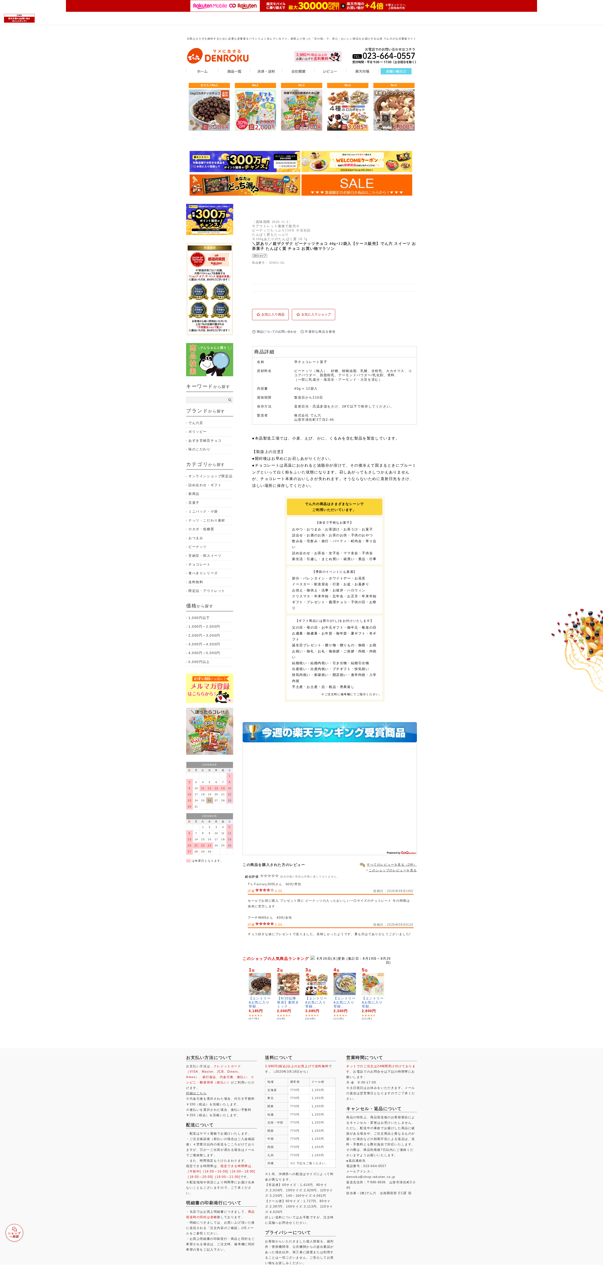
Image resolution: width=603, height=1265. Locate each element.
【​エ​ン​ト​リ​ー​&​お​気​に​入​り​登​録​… (260, 1002)
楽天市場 (362, 70)
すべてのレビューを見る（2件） (392, 864)
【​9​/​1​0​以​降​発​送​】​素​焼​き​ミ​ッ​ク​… (288, 1002)
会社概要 (298, 70)
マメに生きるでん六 (218, 55)
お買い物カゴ (396, 70)
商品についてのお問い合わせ (277, 331)
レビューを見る (330, 70)
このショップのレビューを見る (393, 870)
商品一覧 (234, 70)
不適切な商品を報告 (320, 331)
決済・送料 (266, 70)
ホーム (202, 70)
